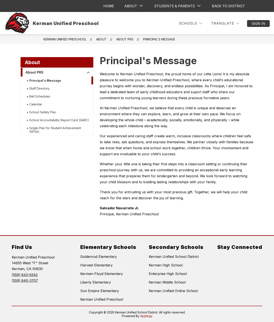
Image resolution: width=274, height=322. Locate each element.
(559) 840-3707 (25, 280)
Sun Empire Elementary (99, 291)
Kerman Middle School (167, 282)
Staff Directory (39, 88)
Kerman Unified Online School (173, 291)
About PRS (34, 72)
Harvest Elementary (96, 265)
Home (108, 6)
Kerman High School (166, 265)
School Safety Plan (42, 112)
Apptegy (146, 316)
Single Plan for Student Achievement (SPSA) (55, 129)
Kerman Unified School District (174, 256)
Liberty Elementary (95, 282)
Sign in (258, 23)
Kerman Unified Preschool (64, 39)
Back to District (228, 6)
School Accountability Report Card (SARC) (59, 120)
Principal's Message (159, 39)
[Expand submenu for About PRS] (88, 72)
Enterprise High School (168, 274)
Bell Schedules (39, 96)
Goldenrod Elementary (98, 256)
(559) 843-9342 (25, 275)
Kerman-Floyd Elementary (101, 274)
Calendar (35, 104)
